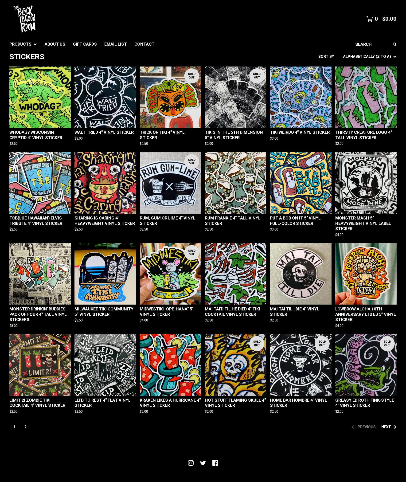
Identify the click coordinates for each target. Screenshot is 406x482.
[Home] (24, 19)
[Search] (394, 44)
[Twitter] (203, 463)
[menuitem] (23, 44)
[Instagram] (191, 463)
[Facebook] (215, 463)
